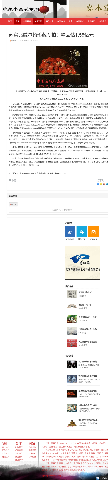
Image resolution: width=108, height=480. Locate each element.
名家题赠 (19, 450)
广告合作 (19, 446)
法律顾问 (5, 453)
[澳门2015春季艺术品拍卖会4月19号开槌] (72, 423)
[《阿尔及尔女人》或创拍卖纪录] (72, 408)
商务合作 (19, 456)
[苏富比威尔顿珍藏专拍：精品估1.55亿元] (72, 394)
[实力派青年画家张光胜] (72, 343)
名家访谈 (61, 21)
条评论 (13, 204)
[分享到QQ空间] (101, 184)
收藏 (13, 180)
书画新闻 (27, 21)
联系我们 (5, 450)
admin (13, 40)
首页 (10, 21)
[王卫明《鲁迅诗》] (72, 294)
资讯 (17, 21)
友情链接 (32, 456)
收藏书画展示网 (26, 173)
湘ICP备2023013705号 (51, 475)
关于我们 (5, 446)
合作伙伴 (19, 453)
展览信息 (49, 21)
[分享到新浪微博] (104, 184)
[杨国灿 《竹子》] (72, 306)
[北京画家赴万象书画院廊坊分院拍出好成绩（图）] (72, 364)
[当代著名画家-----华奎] (72, 319)
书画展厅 (91, 21)
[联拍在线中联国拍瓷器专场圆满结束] (72, 379)
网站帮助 (32, 453)
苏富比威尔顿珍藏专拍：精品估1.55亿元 (51, 173)
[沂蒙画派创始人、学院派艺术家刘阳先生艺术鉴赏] (72, 331)
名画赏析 (80, 21)
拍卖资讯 (38, 21)
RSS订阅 (32, 446)
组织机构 (5, 456)
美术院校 (19, 460)
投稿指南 (32, 450)
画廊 (70, 21)
